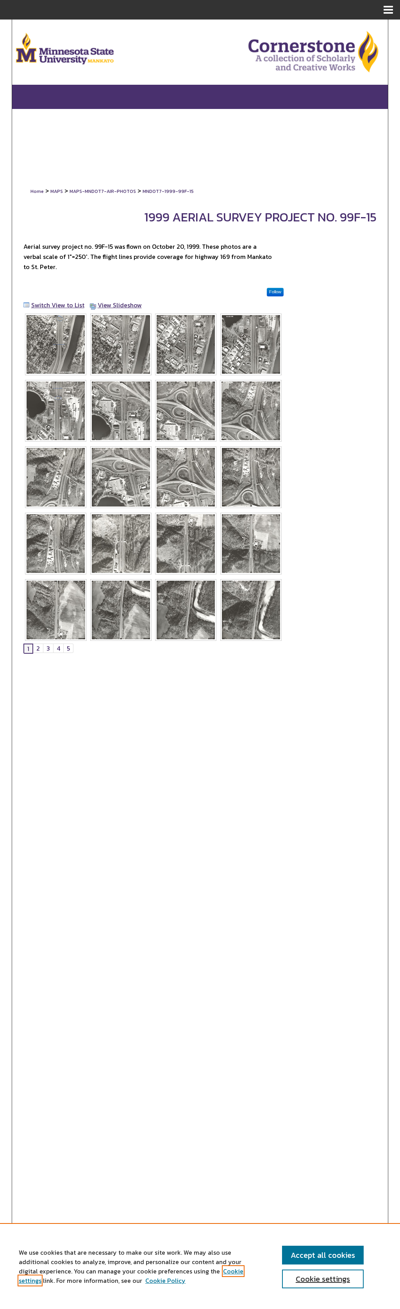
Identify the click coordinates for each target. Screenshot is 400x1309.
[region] (200, 1266)
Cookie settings (323, 1279)
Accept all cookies (323, 1255)
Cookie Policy (165, 1280)
